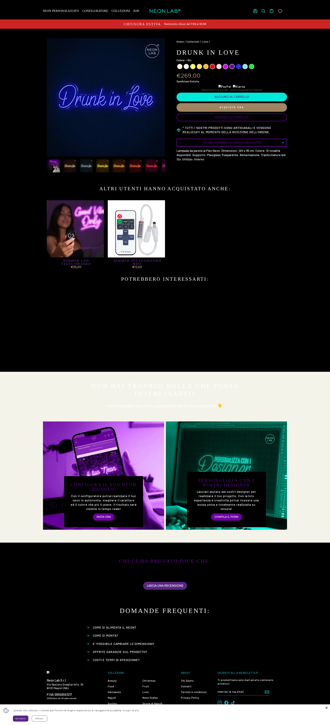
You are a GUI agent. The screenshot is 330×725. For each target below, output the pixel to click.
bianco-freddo (186, 66)
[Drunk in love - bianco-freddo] (55, 360)
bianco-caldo (179, 66)
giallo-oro (199, 66)
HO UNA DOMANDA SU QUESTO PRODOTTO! (232, 142)
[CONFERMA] (267, 692)
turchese (245, 66)
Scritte (112, 703)
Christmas (149, 680)
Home (180, 41)
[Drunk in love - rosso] (74, 360)
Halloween (114, 692)
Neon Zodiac (150, 697)
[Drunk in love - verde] (50, 364)
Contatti (186, 686)
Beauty (112, 680)
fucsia (225, 66)
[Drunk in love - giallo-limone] (60, 360)
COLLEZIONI (121, 11)
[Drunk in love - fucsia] (83, 360)
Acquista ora (231, 107)
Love (205, 41)
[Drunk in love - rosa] (78, 360)
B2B (136, 11)
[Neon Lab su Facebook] (226, 703)
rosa (219, 66)
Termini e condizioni (194, 692)
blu (238, 66)
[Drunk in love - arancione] (69, 360)
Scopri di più (131, 710)
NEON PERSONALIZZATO (61, 11)
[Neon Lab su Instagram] (220, 703)
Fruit (145, 686)
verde (251, 66)
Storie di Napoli (152, 703)
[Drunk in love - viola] (88, 360)
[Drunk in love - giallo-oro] (64, 360)
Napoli (112, 697)
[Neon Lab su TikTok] (233, 703)
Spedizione (183, 81)
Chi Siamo (187, 680)
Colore (184, 60)
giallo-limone (192, 66)
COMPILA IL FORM (226, 516)
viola (232, 66)
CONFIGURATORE (95, 11)
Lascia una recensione (165, 585)
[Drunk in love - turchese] (97, 360)
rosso (212, 66)
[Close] (326, 708)
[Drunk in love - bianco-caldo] (50, 360)
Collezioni (192, 41)
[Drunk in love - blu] (92, 360)
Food (111, 686)
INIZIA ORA (103, 516)
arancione (205, 66)
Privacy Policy (190, 697)
